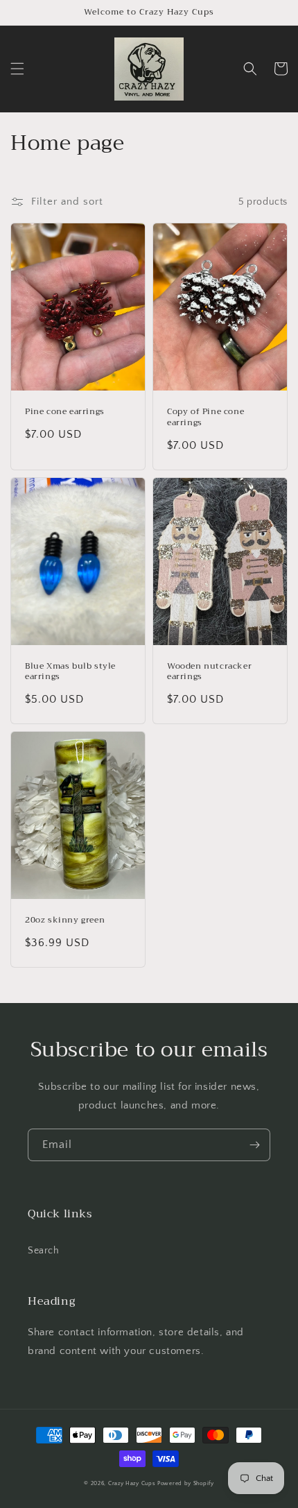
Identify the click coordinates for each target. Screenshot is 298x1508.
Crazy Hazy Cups (132, 1483)
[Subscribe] (254, 1145)
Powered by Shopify (185, 1483)
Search (44, 1250)
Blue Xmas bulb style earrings (70, 672)
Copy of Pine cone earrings (205, 417)
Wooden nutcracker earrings (209, 672)
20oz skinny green (65, 920)
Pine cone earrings (65, 412)
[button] (17, 68)
